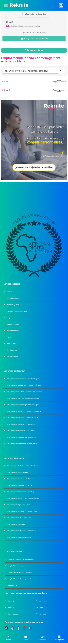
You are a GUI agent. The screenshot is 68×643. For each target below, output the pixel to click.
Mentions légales (13, 298)
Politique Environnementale (17, 311)
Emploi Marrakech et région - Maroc (21, 579)
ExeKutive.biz (12, 350)
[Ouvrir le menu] (6, 5)
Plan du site (11, 344)
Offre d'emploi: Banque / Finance (19, 485)
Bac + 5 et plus (13, 614)
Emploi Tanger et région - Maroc (20, 572)
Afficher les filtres (34, 50)
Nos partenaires (13, 331)
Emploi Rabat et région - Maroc (19, 566)
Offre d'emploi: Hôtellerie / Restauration (21, 531)
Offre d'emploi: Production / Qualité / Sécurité (24, 385)
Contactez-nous (13, 324)
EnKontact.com (12, 357)
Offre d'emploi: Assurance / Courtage (21, 492)
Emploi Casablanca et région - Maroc (22, 559)
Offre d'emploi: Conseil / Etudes (19, 537)
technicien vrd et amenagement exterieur (24, 26)
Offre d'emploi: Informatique (17, 472)
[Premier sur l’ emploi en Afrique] (19, 5)
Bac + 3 (11, 601)
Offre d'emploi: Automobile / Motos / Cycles (23, 498)
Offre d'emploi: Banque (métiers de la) (21, 437)
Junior (41, 608)
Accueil (9, 292)
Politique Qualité (13, 305)
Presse (9, 337)
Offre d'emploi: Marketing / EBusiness (21, 424)
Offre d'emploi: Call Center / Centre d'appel (23, 466)
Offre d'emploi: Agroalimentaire (18, 505)
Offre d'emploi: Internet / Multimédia (20, 479)
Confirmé (42, 614)
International (12, 585)
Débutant (43, 601)
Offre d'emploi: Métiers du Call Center (21, 431)
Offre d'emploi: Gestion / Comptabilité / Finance (25, 392)
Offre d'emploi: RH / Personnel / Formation (23, 398)
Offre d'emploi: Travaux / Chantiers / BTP (22, 418)
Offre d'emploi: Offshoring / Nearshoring (22, 511)
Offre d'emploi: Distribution (17, 524)
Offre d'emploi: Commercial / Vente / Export (23, 379)
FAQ (8, 318)
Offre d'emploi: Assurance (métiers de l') (22, 444)
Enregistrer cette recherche (35, 38)
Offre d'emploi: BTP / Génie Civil (19, 518)
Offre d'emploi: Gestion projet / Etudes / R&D (24, 411)
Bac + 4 (11, 608)
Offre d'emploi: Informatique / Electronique (23, 405)
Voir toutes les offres (35, 32)
